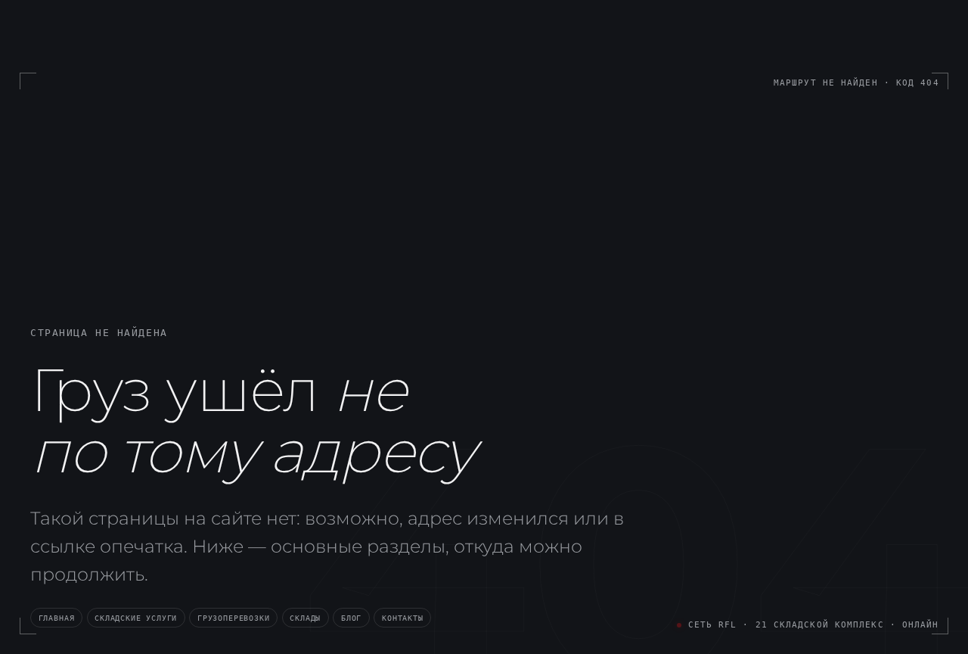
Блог (351, 617)
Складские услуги (136, 617)
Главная (57, 617)
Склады (305, 617)
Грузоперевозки (233, 617)
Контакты (403, 617)
